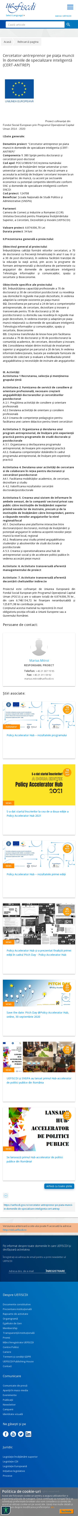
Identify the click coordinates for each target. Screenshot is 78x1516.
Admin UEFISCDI (63, 15)
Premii (6, 1337)
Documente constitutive (17, 1304)
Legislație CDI (10, 1461)
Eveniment (11, 726)
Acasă (7, 42)
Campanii (8, 1409)
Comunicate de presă (15, 1385)
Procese (7, 1475)
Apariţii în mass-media (15, 1390)
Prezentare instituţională (17, 1309)
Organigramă (10, 1318)
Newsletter (9, 1404)
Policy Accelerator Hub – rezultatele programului (37, 735)
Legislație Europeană (15, 1466)
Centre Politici (11, 1347)
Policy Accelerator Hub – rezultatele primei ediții (36, 874)
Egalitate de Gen (12, 1323)
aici (52, 1507)
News (8, 803)
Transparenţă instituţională (18, 1333)
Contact (7, 1366)
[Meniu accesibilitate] (5, 1510)
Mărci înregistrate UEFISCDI (18, 1342)
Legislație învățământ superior (20, 1456)
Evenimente (10, 1395)
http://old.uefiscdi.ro (15, 1229)
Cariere (7, 1352)
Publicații (8, 1400)
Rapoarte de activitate (15, 1314)
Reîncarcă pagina (27, 42)
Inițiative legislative (14, 1471)
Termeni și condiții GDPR (17, 1356)
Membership (10, 1328)
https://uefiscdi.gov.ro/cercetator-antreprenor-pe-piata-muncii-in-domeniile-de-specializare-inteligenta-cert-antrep (38, 1206)
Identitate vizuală (13, 1414)
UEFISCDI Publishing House (18, 1361)
